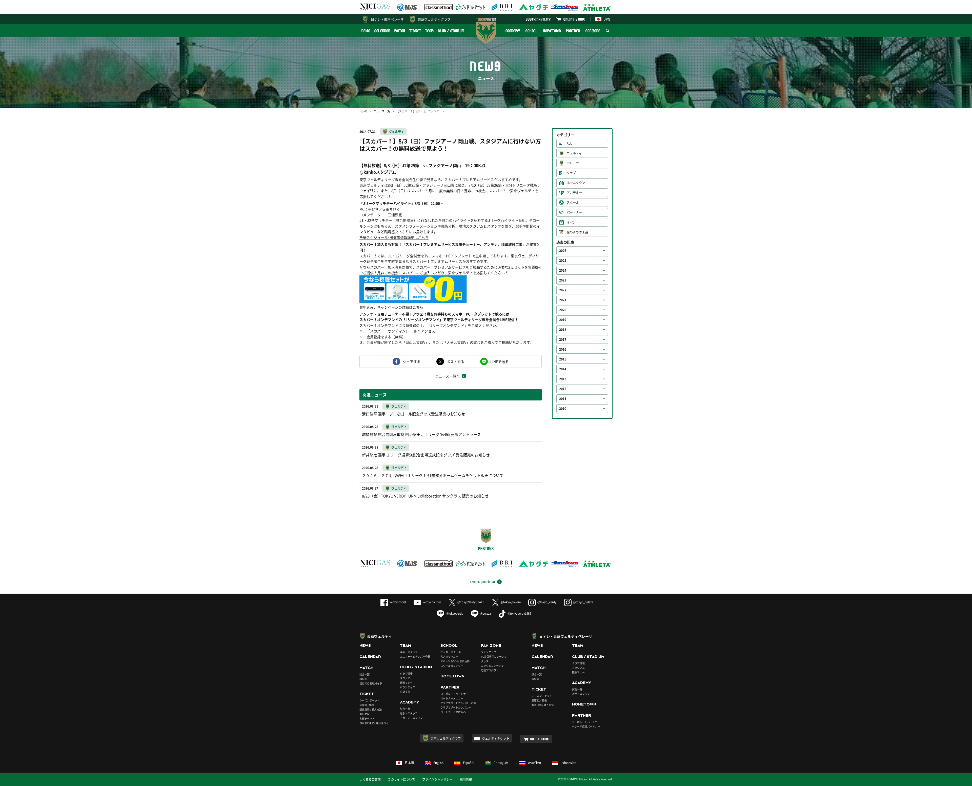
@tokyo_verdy (546, 602)
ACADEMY (512, 31)
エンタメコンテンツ (492, 666)
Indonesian (568, 762)
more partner (482, 581)
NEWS (365, 31)
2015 (562, 359)
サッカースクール (450, 652)
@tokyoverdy (454, 613)
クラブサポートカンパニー (455, 707)
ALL (569, 143)
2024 (562, 270)
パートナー (574, 212)
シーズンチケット (369, 700)
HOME (363, 111)
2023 (562, 280)
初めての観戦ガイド (370, 683)
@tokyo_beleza (511, 602)
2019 (562, 319)
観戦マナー (406, 682)
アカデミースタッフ (411, 718)
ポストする (455, 361)
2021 (562, 300)
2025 (562, 260)
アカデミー (574, 192)
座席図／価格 (539, 700)
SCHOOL (531, 31)
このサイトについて (401, 779)
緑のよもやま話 (577, 232)
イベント (573, 222)
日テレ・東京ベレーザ (387, 19)
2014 (562, 369)
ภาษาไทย (534, 762)
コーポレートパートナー (454, 694)
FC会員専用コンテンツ (494, 656)
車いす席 (364, 714)
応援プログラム (490, 670)
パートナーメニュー (451, 698)
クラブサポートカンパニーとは (458, 703)
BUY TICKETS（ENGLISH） (374, 723)
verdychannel (432, 602)
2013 (562, 379)
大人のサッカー (449, 656)
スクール (573, 202)
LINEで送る (499, 361)
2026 (562, 250)
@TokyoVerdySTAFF (470, 602)
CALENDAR (382, 31)
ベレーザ (573, 163)
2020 (562, 310)
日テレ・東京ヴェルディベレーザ (565, 636)
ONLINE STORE (574, 19)
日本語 (409, 762)
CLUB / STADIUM (451, 31)
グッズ (485, 661)
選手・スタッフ (409, 652)
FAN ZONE (592, 31)
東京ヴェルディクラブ (434, 19)
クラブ (571, 173)
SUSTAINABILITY (538, 19)
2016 (562, 349)
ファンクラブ (488, 652)
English (438, 762)
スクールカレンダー (451, 666)
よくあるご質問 (370, 779)
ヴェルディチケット (495, 738)
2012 (562, 389)
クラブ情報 (406, 673)
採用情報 (466, 779)
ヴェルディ (396, 131)
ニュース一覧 (381, 111)
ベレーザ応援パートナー (586, 726)
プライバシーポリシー (437, 779)
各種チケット (367, 718)
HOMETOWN (552, 31)
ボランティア (407, 687)
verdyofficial (398, 602)
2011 (562, 398)
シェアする (411, 361)
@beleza (485, 613)
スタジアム (406, 678)
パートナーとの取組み (453, 712)
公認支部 (405, 692)
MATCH (400, 31)
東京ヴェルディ (379, 636)
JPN (607, 19)
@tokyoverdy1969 (519, 613)
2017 (562, 339)
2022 (562, 290)
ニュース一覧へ (447, 375)
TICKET (415, 31)
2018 (562, 329)
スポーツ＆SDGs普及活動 (455, 661)
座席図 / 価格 (366, 705)
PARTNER (573, 31)
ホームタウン (576, 182)
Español (468, 762)
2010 (562, 408)
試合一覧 (364, 674)
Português (501, 762)
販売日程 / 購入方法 (370, 709)
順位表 (363, 679)
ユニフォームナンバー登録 (415, 656)
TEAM (429, 31)
